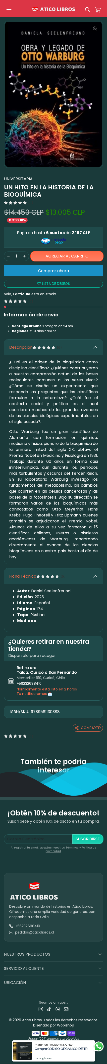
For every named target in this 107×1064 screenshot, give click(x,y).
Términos (72, 848)
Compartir (91, 727)
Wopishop (65, 1025)
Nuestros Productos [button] (27, 954)
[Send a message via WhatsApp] (99, 1046)
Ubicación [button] (15, 982)
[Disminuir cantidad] (8, 256)
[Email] (66, 1009)
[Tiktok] (49, 1009)
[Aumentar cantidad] (24, 256)
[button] (14, 9)
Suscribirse (88, 839)
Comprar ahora (53, 271)
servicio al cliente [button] (24, 968)
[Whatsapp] (58, 1009)
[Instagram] (41, 1009)
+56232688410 (29, 683)
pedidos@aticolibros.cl (34, 932)
